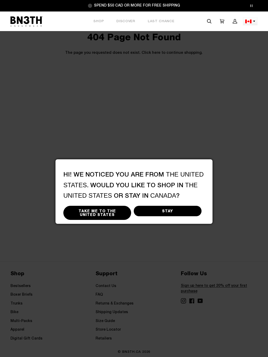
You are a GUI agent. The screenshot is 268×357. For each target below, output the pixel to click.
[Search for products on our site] (209, 21)
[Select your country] (250, 21)
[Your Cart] (222, 21)
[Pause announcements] (251, 6)
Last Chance (161, 21)
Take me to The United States (97, 213)
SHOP (98, 21)
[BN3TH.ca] (26, 21)
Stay (167, 211)
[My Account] (235, 21)
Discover (125, 21)
